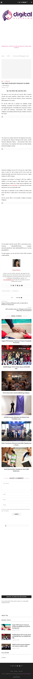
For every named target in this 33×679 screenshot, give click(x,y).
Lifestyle (7, 81)
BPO (8, 56)
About (11, 671)
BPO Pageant (15, 291)
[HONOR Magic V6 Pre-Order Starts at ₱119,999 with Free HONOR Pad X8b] (16, 355)
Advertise (20, 671)
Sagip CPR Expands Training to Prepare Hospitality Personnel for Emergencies (21, 626)
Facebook (4, 657)
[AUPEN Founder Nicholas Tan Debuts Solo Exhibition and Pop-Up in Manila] (16, 405)
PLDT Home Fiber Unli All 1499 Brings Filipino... (16, 393)
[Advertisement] (16, 33)
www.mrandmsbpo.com (14, 185)
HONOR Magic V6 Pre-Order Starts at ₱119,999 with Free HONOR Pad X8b (21, 636)
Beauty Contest (6, 291)
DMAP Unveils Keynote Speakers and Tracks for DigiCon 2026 (21, 645)
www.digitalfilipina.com (8, 279)
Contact (15, 671)
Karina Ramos (6, 85)
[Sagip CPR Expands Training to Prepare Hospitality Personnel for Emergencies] (16, 329)
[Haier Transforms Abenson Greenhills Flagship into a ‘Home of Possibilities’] (16, 431)
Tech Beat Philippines (27, 673)
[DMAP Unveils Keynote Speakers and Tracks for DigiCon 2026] (6, 647)
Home (3, 56)
